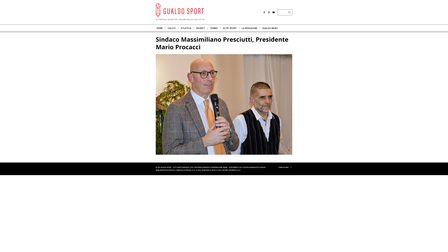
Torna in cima (283, 167)
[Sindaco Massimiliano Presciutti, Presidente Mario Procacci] (224, 153)
